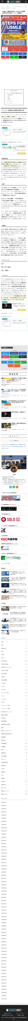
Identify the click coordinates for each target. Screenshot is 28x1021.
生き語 (14, 768)
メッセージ (10, 103)
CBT (14, 642)
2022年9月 (3, 872)
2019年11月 (4, 954)
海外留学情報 (14, 762)
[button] (22, 57)
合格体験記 (14, 743)
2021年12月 (4, 888)
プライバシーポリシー (20, 1013)
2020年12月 (4, 913)
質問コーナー (14, 794)
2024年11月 (4, 830)
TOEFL (14, 676)
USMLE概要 (14, 680)
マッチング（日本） (14, 705)
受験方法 (14, 740)
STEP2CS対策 (14, 670)
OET (14, 651)
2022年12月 (4, 865)
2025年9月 (3, 815)
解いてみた (14, 787)
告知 (3, 347)
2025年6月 (3, 818)
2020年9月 (3, 922)
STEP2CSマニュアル (14, 667)
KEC (14, 645)
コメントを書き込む (14, 440)
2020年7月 (3, 929)
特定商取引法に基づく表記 (7, 1015)
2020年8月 (3, 926)
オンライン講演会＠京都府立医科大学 (14, 93)
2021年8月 (3, 897)
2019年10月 (4, 957)
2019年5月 (3, 970)
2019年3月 (3, 976)
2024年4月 (3, 843)
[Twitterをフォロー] (7, 362)
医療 (14, 727)
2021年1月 (3, 910)
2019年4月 (3, 973)
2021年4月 (3, 903)
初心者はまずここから (14, 711)
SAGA (14, 654)
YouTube (14, 683)
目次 (12, 90)
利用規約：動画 (20, 1015)
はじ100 (14, 689)
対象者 (9, 99)
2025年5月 (3, 821)
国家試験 (14, 752)
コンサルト (14, 699)
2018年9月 (3, 995)
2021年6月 (3, 900)
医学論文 (14, 718)
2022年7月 (3, 878)
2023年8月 (3, 856)
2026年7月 (3, 802)
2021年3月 (3, 906)
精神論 (14, 778)
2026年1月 (3, 811)
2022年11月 (4, 869)
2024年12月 (4, 827)
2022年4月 (3, 881)
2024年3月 (3, 846)
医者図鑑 (14, 737)
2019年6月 (3, 967)
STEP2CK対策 (14, 664)
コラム (14, 695)
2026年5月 (3, 805)
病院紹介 (14, 771)
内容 (9, 96)
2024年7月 (3, 837)
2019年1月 (3, 983)
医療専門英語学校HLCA (14, 733)
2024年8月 (3, 834)
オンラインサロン (14, 692)
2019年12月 (4, 951)
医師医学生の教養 (14, 724)
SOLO (14, 657)
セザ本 (14, 702)
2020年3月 (3, 941)
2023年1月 (3, 862)
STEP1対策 (14, 661)
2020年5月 (3, 935)
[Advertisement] (14, 74)
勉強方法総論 (14, 714)
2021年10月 (4, 891)
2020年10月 (4, 919)
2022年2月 (3, 884)
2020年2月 (3, 945)
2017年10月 (4, 998)
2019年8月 (3, 960)
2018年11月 (4, 989)
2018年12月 (4, 986)
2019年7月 (3, 964)
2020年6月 (3, 932)
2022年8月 (3, 875)
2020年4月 (3, 938)
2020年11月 (4, 916)
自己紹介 (14, 781)
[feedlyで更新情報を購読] (20, 362)
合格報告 (14, 746)
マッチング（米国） (14, 708)
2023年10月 (4, 853)
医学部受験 (14, 721)
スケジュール (10, 101)
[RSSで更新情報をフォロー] (14, 365)
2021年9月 (3, 894)
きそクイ (14, 686)
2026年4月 (3, 808)
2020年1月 (3, 948)
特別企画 (14, 765)
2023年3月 (3, 859)
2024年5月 (3, 840)
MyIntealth (14, 648)
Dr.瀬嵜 (14, 474)
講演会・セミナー (9, 347)
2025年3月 (3, 824)
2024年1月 (3, 849)
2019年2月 (3, 979)
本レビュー (14, 759)
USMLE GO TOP (7, 1013)
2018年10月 (4, 992)
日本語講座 (14, 756)
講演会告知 (10, 94)
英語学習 (14, 784)
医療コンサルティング (14, 730)
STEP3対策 (14, 673)
